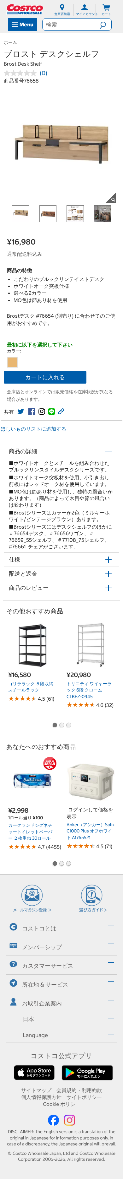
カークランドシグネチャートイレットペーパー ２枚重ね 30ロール (30, 831)
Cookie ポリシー (61, 1104)
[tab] (61, 926)
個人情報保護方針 (41, 1097)
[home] (25, 9)
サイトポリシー (84, 1097)
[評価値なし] (22, 73)
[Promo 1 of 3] (54, 725)
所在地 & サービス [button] (45, 984)
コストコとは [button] (39, 928)
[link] (21, 411)
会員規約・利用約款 (79, 1090)
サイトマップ (36, 1090)
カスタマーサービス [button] (47, 965)
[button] (105, 24)
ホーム (10, 42)
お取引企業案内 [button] (42, 1003)
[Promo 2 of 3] (61, 725)
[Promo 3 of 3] (68, 725)
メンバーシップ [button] (42, 946)
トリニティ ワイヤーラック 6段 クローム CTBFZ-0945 (89, 690)
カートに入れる (45, 377)
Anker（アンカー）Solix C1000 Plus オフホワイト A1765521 (90, 831)
